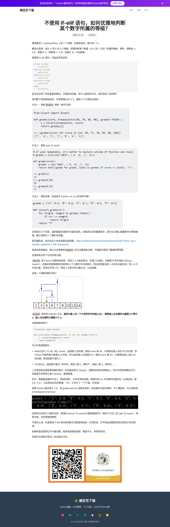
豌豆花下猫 (27, 10)
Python (92, 35)
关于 (146, 10)
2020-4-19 (78, 35)
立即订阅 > (117, 3)
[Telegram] (85, 515)
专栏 (131, 10)
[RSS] (100, 515)
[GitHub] (92, 515)
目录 (138, 10)
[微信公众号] (70, 515)
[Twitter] (77, 515)
